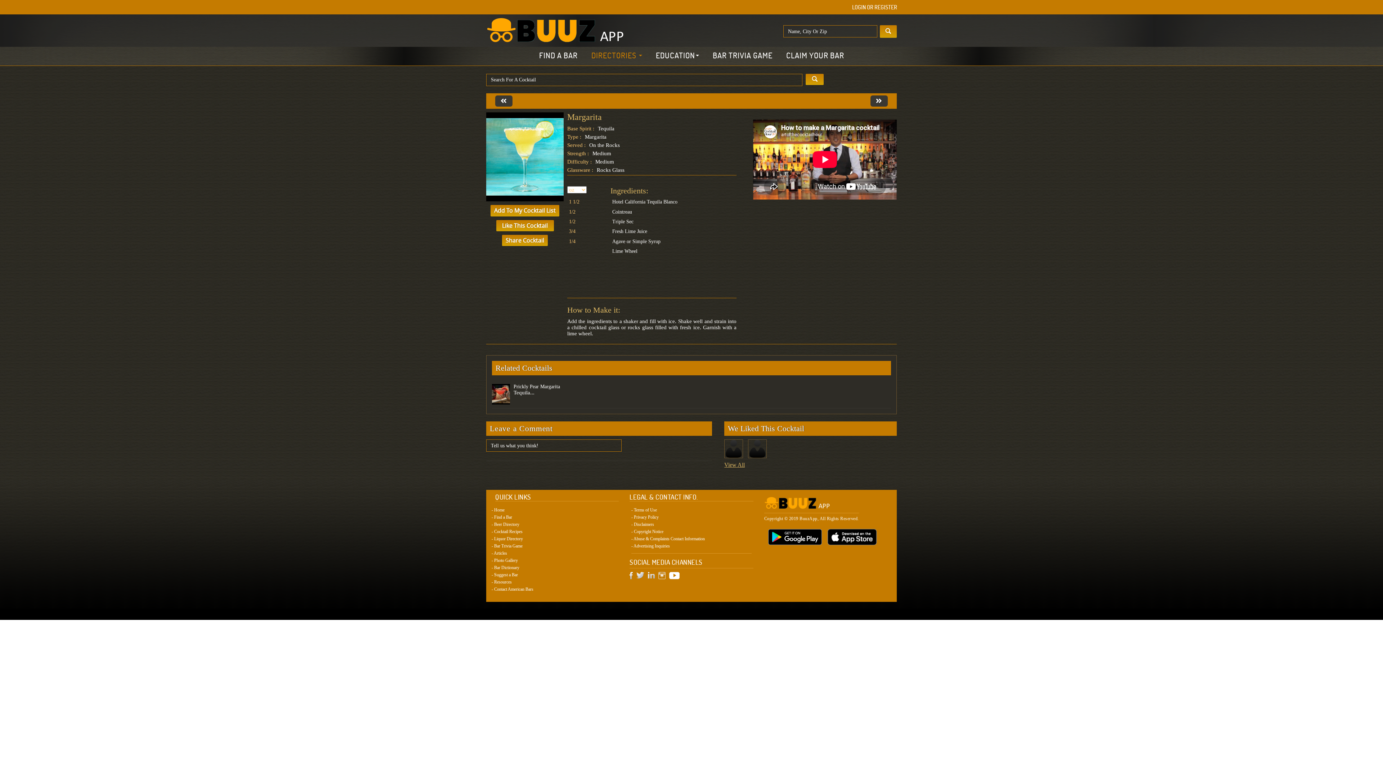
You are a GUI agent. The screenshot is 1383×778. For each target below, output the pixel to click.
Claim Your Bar (815, 55)
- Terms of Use (644, 510)
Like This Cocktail (525, 225)
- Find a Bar (502, 517)
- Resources (502, 582)
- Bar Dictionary (505, 567)
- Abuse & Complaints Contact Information (668, 538)
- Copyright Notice (647, 531)
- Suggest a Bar (505, 574)
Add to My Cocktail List (525, 210)
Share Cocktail (525, 240)
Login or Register (874, 7)
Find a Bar (558, 55)
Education (675, 55)
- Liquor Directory (507, 538)
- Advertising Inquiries (650, 546)
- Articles (499, 553)
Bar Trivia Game (743, 55)
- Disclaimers (642, 524)
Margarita (584, 117)
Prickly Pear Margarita (537, 386)
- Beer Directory (505, 524)
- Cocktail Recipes (507, 531)
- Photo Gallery (505, 560)
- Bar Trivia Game (507, 546)
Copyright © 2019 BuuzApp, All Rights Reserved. (811, 518)
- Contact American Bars (512, 589)
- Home (498, 510)
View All (734, 465)
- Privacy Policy (645, 517)
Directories (614, 55)
